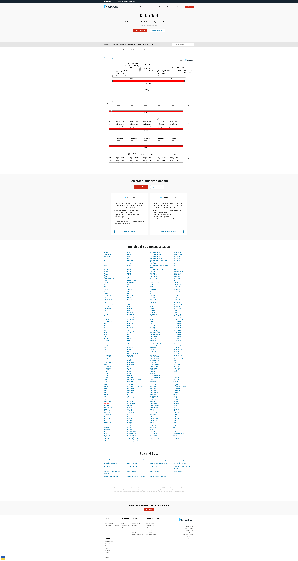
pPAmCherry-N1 (154, 439)
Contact (106, 557)
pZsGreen (176, 344)
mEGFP (129, 258)
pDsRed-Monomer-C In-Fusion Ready (159, 261)
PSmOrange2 (177, 284)
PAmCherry (130, 396)
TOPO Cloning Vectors (179, 463)
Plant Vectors (154, 466)
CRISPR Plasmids (108, 466)
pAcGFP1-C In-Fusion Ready (134, 379)
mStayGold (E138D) (132, 353)
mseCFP (129, 349)
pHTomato (153, 351)
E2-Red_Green (108, 321)
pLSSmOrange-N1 (155, 383)
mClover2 (106, 439)
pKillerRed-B (153, 370)
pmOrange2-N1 (154, 420)
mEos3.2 (129, 269)
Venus (175, 424)
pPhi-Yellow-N (177, 260)
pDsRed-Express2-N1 (156, 258)
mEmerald (130, 260)
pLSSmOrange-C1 (155, 381)
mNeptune (130, 316)
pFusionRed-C (154, 316)
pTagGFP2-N (177, 295)
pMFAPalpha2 (154, 396)
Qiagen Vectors (154, 471)
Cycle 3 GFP (107, 273)
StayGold (175, 385)
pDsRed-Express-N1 (133, 441)
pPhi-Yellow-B (177, 256)
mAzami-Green (108, 422)
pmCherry (153, 388)
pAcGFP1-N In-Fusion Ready (135, 387)
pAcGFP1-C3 (130, 385)
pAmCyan (129, 400)
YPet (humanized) (178, 433)
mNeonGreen (131, 314)
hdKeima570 (107, 357)
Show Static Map (108, 58)
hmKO (105, 372)
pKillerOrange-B (154, 364)
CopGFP (106, 269)
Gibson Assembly (150, 525)
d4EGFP (106, 290)
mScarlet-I (130, 346)
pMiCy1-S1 (153, 400)
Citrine (105, 264)
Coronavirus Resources (110, 463)
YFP (174, 429)
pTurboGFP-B (177, 321)
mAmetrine (107, 416)
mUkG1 (129, 366)
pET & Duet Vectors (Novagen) (158, 460)
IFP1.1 (105, 381)
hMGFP (106, 364)
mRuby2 (129, 336)
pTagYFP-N (176, 303)
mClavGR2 (106, 437)
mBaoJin (106, 424)
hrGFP (105, 379)
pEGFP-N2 (153, 303)
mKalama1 (130, 295)
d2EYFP (106, 288)
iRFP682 (106, 388)
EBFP (105, 323)
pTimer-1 (175, 312)
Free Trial (190, 7)
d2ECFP (106, 284)
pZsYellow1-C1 (177, 353)
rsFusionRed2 (177, 366)
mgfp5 (129, 277)
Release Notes (108, 528)
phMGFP (152, 342)
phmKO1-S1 (153, 346)
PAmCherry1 (130, 398)
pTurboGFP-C (177, 323)
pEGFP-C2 (153, 297)
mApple (106, 420)
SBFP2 (175, 372)
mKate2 (129, 297)
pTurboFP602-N (177, 318)
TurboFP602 (176, 413)
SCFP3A (175, 373)
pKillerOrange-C (154, 366)
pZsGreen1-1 (177, 346)
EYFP (105, 336)
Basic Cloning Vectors (110, 460)
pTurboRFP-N (177, 332)
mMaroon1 (130, 308)
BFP (105, 258)
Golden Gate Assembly (151, 534)
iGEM (122, 528)
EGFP (105, 331)
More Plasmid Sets (148, 44)
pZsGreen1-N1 (177, 349)
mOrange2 (130, 323)
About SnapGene (109, 541)
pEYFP (152, 306)
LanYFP (106, 409)
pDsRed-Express (132, 435)
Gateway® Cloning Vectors (111, 476)
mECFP (129, 254)
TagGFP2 (175, 400)
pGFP (151, 319)
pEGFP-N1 (153, 301)
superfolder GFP (178, 388)
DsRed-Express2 (108, 305)
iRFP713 (106, 392)
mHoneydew (130, 282)
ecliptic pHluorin (108, 329)
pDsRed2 (152, 271)
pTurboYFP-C (177, 338)
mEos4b (129, 273)
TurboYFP (176, 420)
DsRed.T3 (106, 310)
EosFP (105, 334)
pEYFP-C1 (152, 310)
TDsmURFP (176, 409)
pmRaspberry (154, 424)
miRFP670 (129, 290)
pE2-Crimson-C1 (154, 280)
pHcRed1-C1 (153, 329)
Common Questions (136, 528)
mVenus (129, 368)
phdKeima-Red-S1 (155, 332)
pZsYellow (176, 351)
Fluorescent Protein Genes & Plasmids (112, 472)
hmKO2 (106, 373)
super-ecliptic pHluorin (180, 387)
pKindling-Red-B (155, 375)
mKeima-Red (130, 299)
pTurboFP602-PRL (178, 319)
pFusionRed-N (154, 318)
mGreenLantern (131, 280)
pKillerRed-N (154, 373)
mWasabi (129, 370)
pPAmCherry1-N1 (178, 254)
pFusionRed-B (154, 314)
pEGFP (152, 291)
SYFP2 (175, 394)
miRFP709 (129, 293)
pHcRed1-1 (153, 327)
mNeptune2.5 (131, 319)
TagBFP (175, 396)
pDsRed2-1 (153, 273)
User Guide (134, 525)
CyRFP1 (106, 280)
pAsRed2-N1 (130, 411)
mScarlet (129, 340)
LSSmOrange (107, 414)
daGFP (105, 291)
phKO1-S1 (153, 338)
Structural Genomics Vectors (158, 476)
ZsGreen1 (176, 437)
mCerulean (107, 429)
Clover (105, 265)
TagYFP (175, 407)
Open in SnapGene (140, 30)
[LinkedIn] (192, 542)
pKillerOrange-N (155, 368)
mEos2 (129, 264)
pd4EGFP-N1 (130, 420)
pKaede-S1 (153, 355)
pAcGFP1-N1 (130, 388)
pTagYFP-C (176, 301)
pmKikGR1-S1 (154, 407)
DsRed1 (106, 312)
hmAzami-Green (108, 362)
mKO (128, 303)
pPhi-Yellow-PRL (178, 264)
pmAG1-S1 (153, 385)
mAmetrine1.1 (107, 418)
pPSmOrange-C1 (178, 271)
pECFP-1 (152, 286)
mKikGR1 (129, 301)
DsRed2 (106, 314)
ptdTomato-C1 (177, 308)
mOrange (129, 321)
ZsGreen (175, 435)
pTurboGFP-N (177, 325)
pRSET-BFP (176, 275)
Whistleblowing (189, 539)
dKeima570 (107, 297)
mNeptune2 (130, 318)
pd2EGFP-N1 (130, 416)
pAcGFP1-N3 (130, 392)
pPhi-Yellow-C (177, 258)
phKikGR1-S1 (153, 336)
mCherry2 (106, 433)
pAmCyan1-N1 (131, 403)
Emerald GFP (107, 332)
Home (105, 50)
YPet (174, 431)
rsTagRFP (176, 370)
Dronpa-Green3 (108, 301)
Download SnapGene (157, 30)
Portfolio (107, 552)
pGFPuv (152, 321)
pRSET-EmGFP (177, 278)
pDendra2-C (130, 424)
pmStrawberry (154, 426)
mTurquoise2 (130, 364)
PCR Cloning (149, 530)
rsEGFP (175, 360)
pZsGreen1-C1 (177, 347)
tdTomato (176, 411)
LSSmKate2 (107, 413)
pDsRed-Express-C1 (132, 439)
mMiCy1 (129, 310)
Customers (107, 543)
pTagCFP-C (176, 290)
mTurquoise (130, 362)
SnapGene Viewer (109, 523)
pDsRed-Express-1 (132, 437)
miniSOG (129, 288)
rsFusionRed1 (177, 364)
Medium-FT (130, 256)
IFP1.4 (105, 383)
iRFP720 (106, 394)
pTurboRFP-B (177, 329)
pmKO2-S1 (153, 411)
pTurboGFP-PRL (177, 327)
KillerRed (106, 403)
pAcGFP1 (129, 375)
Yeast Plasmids (177, 471)
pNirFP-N (153, 431)
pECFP (152, 284)
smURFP (175, 383)
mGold (129, 278)
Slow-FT (175, 381)
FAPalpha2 (106, 338)
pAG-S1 (129, 394)
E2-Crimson (107, 318)
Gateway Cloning (150, 523)
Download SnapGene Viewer (168, 231)
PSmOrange (176, 282)
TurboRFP (176, 418)
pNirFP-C (152, 429)
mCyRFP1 (129, 252)
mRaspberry (130, 331)
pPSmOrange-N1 (178, 273)
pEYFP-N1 (153, 312)
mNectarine (130, 312)
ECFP (105, 327)
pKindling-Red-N (155, 377)
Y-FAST (175, 426)
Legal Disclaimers (188, 528)
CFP (105, 260)
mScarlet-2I (130, 342)
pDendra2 (130, 422)
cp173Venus (107, 271)
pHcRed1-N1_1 (154, 331)
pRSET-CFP (176, 277)
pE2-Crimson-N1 (155, 282)
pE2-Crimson (154, 278)
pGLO (151, 323)
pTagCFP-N (176, 291)
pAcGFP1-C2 (130, 383)
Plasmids (143, 7)
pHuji (151, 353)
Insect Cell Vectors (132, 463)
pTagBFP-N (176, 288)
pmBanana (153, 387)
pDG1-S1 (129, 427)
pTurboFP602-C (177, 316)
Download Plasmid (149, 35)
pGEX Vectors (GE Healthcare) (158, 463)
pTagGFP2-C (176, 293)
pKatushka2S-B (154, 357)
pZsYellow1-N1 (177, 355)
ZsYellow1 (176, 439)
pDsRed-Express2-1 (155, 254)
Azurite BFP (107, 256)
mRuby (129, 334)
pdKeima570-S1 (131, 433)
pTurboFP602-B (177, 314)
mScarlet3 (130, 347)
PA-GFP (129, 372)
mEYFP (129, 275)
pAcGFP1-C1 (130, 381)
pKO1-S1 (152, 379)
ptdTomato (176, 306)
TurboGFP (176, 416)
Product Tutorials (136, 523)
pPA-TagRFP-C (154, 433)
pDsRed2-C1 (153, 275)
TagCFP (175, 398)
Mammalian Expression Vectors (136, 476)
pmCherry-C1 (154, 392)
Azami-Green (107, 254)
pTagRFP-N (176, 299)
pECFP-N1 (153, 290)
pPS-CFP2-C (176, 265)
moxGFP (129, 325)
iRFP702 (106, 390)
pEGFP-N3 (153, 305)
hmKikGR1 (106, 370)
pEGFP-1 (152, 293)
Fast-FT (106, 342)
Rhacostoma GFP (178, 359)
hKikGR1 (106, 359)
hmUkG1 (106, 377)
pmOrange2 (153, 416)
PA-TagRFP (130, 373)
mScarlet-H (130, 344)
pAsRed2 (129, 407)
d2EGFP (106, 286)
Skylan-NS (176, 379)
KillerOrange (107, 401)
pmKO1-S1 (153, 409)
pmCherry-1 (153, 390)
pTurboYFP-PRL (177, 342)
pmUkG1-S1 (153, 427)
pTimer (175, 310)
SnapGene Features (109, 521)
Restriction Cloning (150, 521)
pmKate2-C (153, 401)
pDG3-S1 (129, 429)
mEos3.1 (129, 265)
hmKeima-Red (108, 366)
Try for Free (149, 509)
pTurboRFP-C (177, 331)
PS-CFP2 (175, 280)
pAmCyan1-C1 (130, 401)
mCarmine (106, 427)
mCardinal (106, 426)
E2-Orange (107, 319)
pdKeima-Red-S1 (132, 431)
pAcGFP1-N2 (130, 390)
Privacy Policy (189, 526)
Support (161, 7)
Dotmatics (107, 550)
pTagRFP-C (176, 297)
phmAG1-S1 (153, 340)
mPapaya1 (130, 327)
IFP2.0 (105, 385)
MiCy (128, 284)
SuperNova (176, 390)
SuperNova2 (176, 392)
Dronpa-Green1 (108, 299)
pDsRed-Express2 (155, 252)
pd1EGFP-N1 (130, 413)
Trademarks (190, 536)
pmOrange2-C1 (154, 418)
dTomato (106, 316)
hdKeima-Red (108, 355)
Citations (107, 546)
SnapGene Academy (136, 521)
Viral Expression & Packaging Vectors (181, 467)
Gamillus (106, 347)
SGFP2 (175, 375)
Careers (107, 555)
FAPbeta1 (106, 340)
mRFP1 (129, 332)
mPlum (129, 329)
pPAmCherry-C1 (154, 437)
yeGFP (175, 427)
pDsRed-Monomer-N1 (156, 269)
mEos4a (129, 271)
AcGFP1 (106, 252)
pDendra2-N (130, 426)
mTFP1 (129, 360)
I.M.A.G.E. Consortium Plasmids (135, 460)
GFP (105, 349)
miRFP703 (129, 291)
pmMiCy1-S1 (153, 413)
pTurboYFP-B (177, 336)
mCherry (106, 431)
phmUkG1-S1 (153, 347)
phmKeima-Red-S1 (155, 344)
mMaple (129, 306)
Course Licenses (125, 525)
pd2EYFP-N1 (130, 418)
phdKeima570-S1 (155, 334)
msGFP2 (129, 351)
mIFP (128, 286)
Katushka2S (107, 398)
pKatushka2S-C (154, 359)
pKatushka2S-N (154, 360)
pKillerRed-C (153, 372)
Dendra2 (106, 293)
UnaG (174, 422)
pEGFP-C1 (153, 295)
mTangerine (130, 359)
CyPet (105, 277)
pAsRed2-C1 (130, 409)
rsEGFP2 (175, 362)
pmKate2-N (153, 403)
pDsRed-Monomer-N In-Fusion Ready (159, 266)
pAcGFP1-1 (130, 377)
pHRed (152, 349)
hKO (105, 360)
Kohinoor (106, 405)
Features (134, 7)
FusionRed (106, 346)
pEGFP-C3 (153, 299)
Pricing (169, 7)
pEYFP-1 (152, 308)
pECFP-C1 (152, 288)
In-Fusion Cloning (150, 528)
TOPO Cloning (149, 532)
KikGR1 (105, 400)
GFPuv (105, 351)
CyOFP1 (106, 275)
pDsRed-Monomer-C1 (156, 264)
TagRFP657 (176, 405)
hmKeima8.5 (107, 368)
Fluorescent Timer (109, 344)
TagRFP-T (176, 403)
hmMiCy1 (106, 375)
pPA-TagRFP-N (154, 435)
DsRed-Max (107, 306)
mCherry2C (107, 435)
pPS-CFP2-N (176, 269)
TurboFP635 (176, 414)
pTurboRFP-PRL (177, 334)
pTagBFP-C (176, 286)
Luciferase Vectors (132, 466)
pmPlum (152, 422)
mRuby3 (129, 338)
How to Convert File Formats (112, 525)
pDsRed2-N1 (153, 277)
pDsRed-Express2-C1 (156, 256)
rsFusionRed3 (177, 368)
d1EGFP (106, 282)
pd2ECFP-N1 (130, 414)
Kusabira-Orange (108, 407)
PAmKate (129, 405)
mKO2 (128, 305)
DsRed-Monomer (108, 308)
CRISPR (133, 530)
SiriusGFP (176, 377)
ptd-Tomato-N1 (177, 305)
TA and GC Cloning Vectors (180, 460)
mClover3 (106, 441)
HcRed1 (106, 353)
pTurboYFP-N (177, 340)
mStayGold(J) (130, 355)
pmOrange (153, 414)
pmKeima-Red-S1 (155, 405)
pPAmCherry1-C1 (178, 252)
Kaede (105, 396)
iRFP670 (106, 387)
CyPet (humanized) (109, 278)
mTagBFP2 (130, 357)
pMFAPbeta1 (153, 398)
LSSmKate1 (107, 411)
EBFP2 (105, 325)
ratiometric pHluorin (179, 357)
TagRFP (175, 401)
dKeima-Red (107, 295)
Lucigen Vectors (131, 471)
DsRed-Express (108, 303)
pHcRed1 (152, 325)
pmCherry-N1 (154, 394)
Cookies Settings (189, 530)
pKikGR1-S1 (153, 362)
